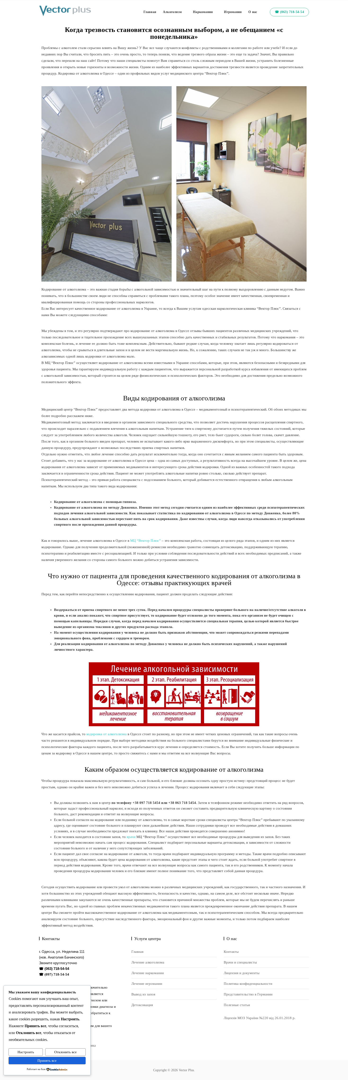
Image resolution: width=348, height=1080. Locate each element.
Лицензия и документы (241, 973)
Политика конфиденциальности (248, 984)
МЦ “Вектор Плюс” (145, 540)
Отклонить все (65, 1052)
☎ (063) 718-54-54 (289, 12)
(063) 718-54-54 (57, 969)
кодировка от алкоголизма (106, 734)
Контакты (231, 952)
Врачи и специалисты (240, 962)
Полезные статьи (237, 1005)
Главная (149, 12)
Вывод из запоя (143, 994)
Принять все (47, 1060)
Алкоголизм (172, 12)
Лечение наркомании (147, 973)
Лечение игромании (146, 984)
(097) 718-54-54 (57, 974)
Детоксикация (142, 1005)
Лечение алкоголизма (147, 962)
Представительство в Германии (248, 994)
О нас (252, 12)
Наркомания (203, 12)
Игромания (233, 12)
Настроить (26, 1052)
